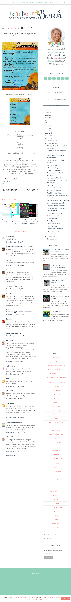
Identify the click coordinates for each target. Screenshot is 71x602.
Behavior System (52, 165)
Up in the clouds (52, 211)
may (56, 475)
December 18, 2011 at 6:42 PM (15, 432)
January (56, 402)
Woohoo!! (50, 185)
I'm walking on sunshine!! (55, 173)
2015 (47, 128)
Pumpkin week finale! (53, 223)
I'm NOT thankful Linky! (54, 170)
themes (56, 519)
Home (15, 2)
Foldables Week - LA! (54, 188)
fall (56, 447)
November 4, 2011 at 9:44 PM (15, 265)
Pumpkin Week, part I (53, 231)
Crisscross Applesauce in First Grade (19, 312)
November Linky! (52, 218)
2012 (47, 136)
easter (56, 438)
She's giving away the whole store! (58, 200)
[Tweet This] (8, 28)
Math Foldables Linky (54, 190)
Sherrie (8, 403)
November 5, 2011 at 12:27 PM (15, 336)
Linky (3, 183)
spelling (56, 511)
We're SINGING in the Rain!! (55, 205)
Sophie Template (29, 597)
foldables (56, 451)
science (56, 503)
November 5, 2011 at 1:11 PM (14, 362)
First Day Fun (56, 312)
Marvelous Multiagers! (13, 333)
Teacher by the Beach (17, 597)
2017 (47, 123)
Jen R (7, 340)
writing (56, 527)
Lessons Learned (12, 422)
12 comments (6, 182)
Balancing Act (51, 234)
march (56, 463)
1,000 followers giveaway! (55, 203)
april (56, 418)
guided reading (56, 459)
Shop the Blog (51, 2)
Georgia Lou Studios (50, 597)
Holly (7, 293)
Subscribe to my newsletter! (53, 550)
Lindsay (8, 366)
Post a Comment (9, 456)
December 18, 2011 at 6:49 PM (15, 451)
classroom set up (56, 434)
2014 (47, 130)
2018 (47, 120)
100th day (56, 357)
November (50, 143)
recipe (56, 499)
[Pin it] (18, 28)
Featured (56, 394)
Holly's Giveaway (52, 168)
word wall (56, 523)
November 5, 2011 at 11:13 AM (15, 315)
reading (56, 495)
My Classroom (27, 2)
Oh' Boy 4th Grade (17, 34)
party (33, 153)
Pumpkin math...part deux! (55, 229)
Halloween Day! (52, 226)
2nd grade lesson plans (56, 366)
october (56, 483)
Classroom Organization (56, 382)
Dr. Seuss (56, 390)
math (56, 467)
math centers (56, 471)
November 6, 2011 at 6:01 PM (15, 386)
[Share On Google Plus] (15, 28)
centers (56, 426)
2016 (47, 125)
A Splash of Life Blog (56, 370)
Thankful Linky (51, 175)
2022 (47, 115)
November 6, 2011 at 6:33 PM (15, 399)
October (50, 236)
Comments (49, 538)
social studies (56, 507)
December (50, 141)
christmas (56, 430)
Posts (47, 535)
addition (56, 414)
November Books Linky (54, 213)
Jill (7, 319)
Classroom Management (56, 378)
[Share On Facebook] (11, 28)
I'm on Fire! (50, 221)
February (56, 398)
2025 (47, 110)
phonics (56, 487)
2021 (47, 118)
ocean (56, 479)
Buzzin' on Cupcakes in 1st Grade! (17, 246)
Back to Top (65, 598)
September (51, 239)
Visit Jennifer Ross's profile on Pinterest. (55, 99)
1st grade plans (56, 362)
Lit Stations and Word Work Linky (57, 208)
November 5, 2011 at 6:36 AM (15, 289)
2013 (47, 133)
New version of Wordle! (54, 178)
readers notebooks (56, 491)
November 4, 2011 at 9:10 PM (15, 242)
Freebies (39, 2)
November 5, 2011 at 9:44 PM (15, 374)
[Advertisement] (20, 473)
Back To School (56, 374)
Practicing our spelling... (54, 193)
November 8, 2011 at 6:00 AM (15, 418)
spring (56, 515)
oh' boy (8, 236)
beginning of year (56, 422)
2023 (47, 112)
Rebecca (9, 270)
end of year (56, 443)
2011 (47, 138)
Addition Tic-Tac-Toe (54, 216)
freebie (56, 455)
